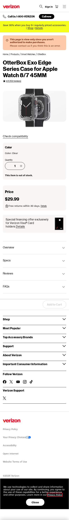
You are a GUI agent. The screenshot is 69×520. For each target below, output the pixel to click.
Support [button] (8, 346)
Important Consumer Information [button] (25, 364)
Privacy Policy (10, 429)
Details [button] (39, 28)
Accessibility (9, 445)
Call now (46, 16)
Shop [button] (6, 319)
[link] (7, 54)
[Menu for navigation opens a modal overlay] (64, 6)
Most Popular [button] (12, 328)
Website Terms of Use (15, 461)
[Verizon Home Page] (11, 6)
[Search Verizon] (41, 6)
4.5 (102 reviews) (13, 81)
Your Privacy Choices (14, 437)
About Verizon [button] (12, 355)
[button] (21, 166)
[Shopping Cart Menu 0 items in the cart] (57, 6)
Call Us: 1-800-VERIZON (21, 16)
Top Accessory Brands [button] (18, 337)
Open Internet (11, 453)
